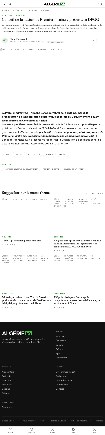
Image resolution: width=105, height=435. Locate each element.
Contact (60, 389)
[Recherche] (9, 3)
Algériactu (46, 10)
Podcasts (6, 376)
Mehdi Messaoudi (18, 39)
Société (59, 345)
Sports (59, 353)
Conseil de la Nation (74, 169)
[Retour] (4, 3)
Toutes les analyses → (92, 193)
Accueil (5, 10)
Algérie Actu (19, 10)
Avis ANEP (7, 384)
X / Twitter (34, 154)
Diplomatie (61, 357)
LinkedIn (49, 154)
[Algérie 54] (54, 3)
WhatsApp (63, 154)
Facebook (19, 154)
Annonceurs (62, 384)
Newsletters (8, 372)
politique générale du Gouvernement (21, 169)
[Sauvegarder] (100, 40)
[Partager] (94, 40)
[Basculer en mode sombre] (98, 4)
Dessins (6, 389)
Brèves (5, 393)
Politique (60, 336)
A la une (33, 10)
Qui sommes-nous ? (65, 372)
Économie (61, 341)
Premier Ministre (51, 169)
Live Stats (6, 380)
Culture (59, 349)
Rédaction (61, 376)
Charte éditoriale (64, 380)
